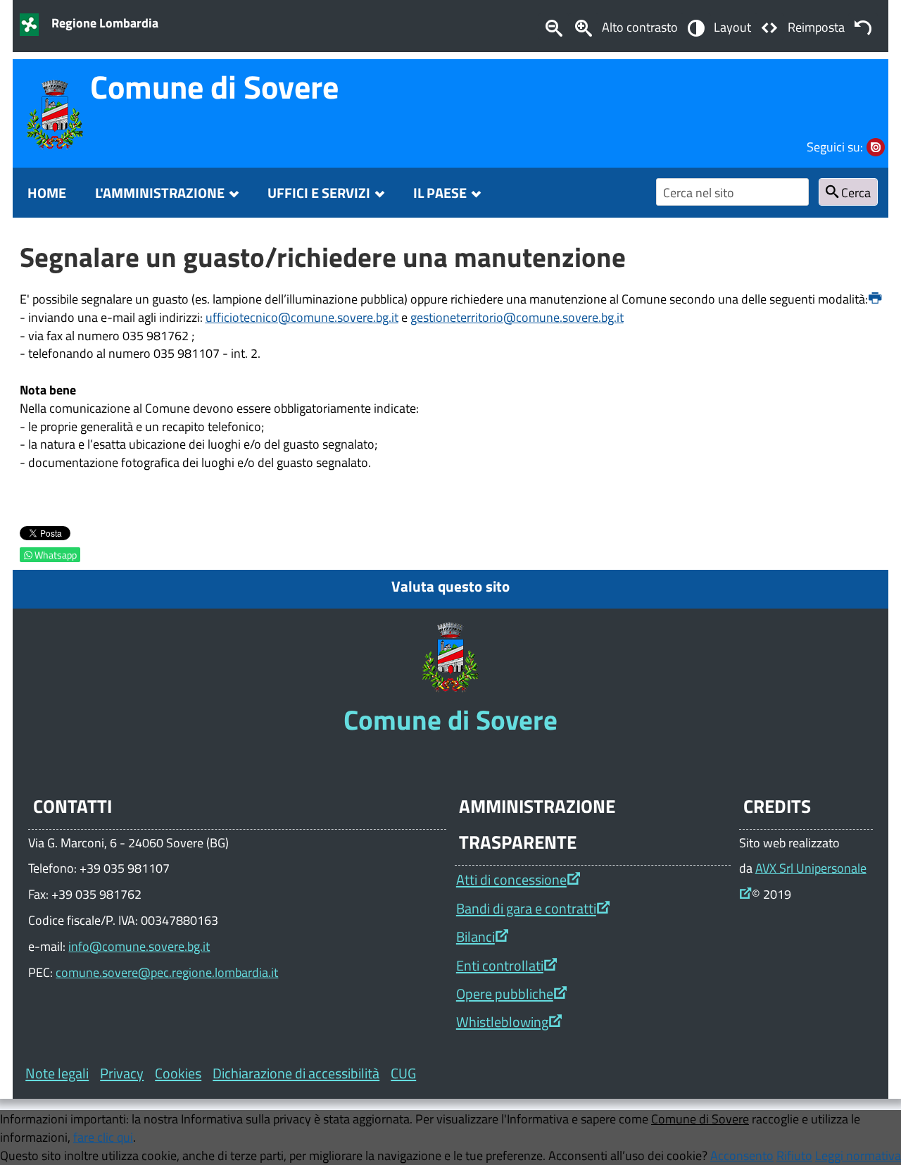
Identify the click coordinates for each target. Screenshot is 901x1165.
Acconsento (742, 1155)
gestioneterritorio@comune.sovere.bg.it (517, 317)
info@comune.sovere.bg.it (139, 946)
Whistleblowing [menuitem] (502, 1022)
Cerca (854, 192)
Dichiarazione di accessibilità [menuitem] (296, 1073)
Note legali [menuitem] (57, 1073)
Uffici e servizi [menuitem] (318, 193)
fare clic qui (103, 1137)
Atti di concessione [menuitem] (511, 879)
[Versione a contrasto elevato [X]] (695, 26)
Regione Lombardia (104, 22)
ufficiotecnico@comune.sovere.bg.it (302, 317)
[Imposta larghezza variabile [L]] (769, 26)
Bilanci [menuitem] (475, 936)
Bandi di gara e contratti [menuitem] (526, 908)
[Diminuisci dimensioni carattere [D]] (553, 26)
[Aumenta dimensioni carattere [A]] (583, 26)
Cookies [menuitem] (178, 1073)
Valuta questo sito (450, 586)
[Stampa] (875, 299)
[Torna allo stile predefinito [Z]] (863, 26)
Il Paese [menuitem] (440, 193)
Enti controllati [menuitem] (499, 965)
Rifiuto (794, 1155)
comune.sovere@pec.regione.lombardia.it (167, 972)
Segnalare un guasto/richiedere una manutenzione (323, 257)
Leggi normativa (858, 1155)
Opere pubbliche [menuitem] (504, 993)
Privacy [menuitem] (122, 1073)
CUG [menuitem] (403, 1073)
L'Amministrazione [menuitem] (160, 193)
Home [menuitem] (46, 193)
